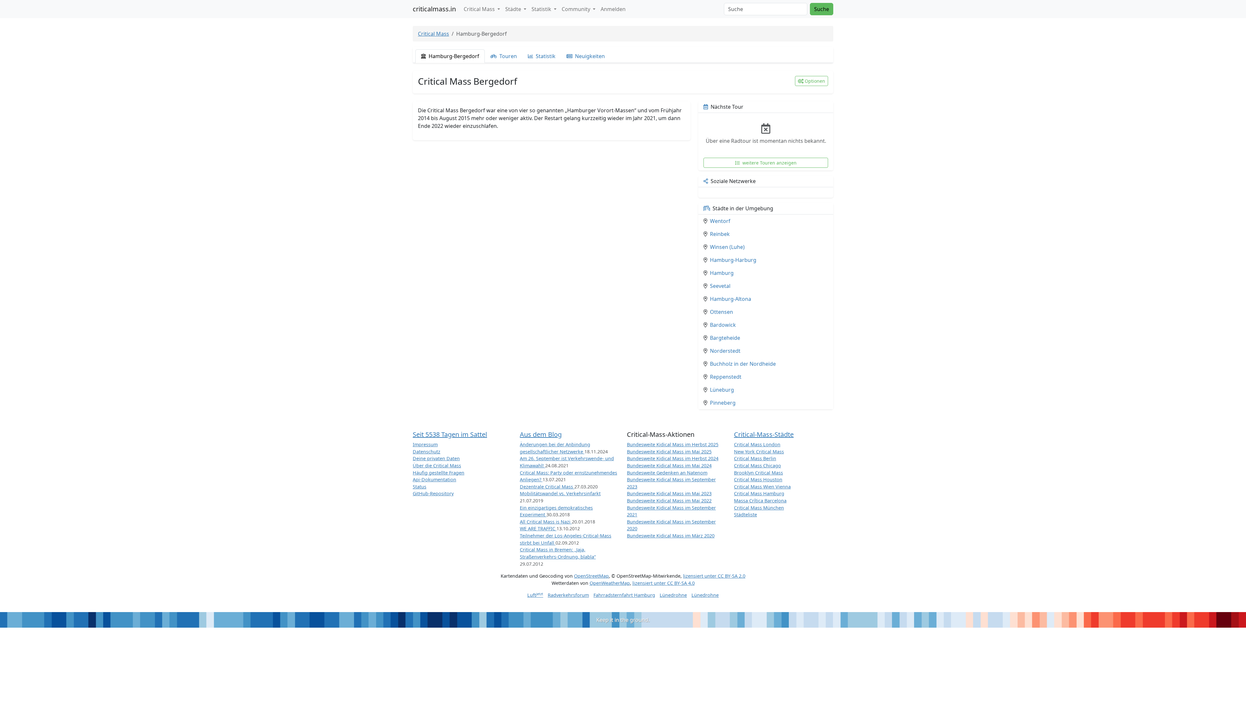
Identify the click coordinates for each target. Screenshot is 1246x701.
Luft (535, 595)
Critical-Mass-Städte (764, 434)
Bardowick (723, 324)
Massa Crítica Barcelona (760, 501)
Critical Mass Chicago (757, 465)
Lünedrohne (673, 595)
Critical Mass (433, 33)
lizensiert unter (714, 576)
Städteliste (745, 514)
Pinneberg (723, 402)
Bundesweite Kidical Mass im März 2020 (671, 536)
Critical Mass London (757, 444)
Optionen (815, 81)
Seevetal (720, 285)
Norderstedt (725, 350)
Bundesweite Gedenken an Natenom (667, 473)
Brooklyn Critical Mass (758, 473)
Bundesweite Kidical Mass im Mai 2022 (669, 501)
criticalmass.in (434, 9)
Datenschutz (426, 452)
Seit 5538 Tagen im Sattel (450, 434)
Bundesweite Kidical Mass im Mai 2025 (669, 452)
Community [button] (577, 9)
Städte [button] (513, 9)
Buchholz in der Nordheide (743, 363)
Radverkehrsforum (568, 595)
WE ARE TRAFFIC (538, 528)
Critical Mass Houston (758, 479)
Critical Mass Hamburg (759, 493)
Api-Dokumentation (434, 479)
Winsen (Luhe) (727, 247)
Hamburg (722, 273)
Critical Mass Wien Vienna (762, 487)
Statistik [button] (542, 9)
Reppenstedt (725, 376)
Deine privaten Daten (436, 458)
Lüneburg (722, 389)
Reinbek (720, 234)
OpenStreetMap (591, 576)
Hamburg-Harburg (733, 260)
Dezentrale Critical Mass (547, 487)
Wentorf (720, 221)
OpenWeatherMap (610, 583)
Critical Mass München (759, 508)
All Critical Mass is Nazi (546, 522)
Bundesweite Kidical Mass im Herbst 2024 (672, 458)
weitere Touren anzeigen (769, 163)
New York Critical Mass (759, 452)
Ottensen (721, 311)
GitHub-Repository (433, 493)
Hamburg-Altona (730, 298)
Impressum (425, 444)
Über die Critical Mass (437, 465)
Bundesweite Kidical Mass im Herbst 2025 (672, 444)
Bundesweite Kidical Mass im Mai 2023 (669, 493)
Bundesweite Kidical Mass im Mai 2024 (669, 465)
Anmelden (613, 9)
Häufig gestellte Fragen (438, 473)
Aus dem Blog (541, 434)
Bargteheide (725, 337)
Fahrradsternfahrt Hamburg (624, 595)
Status (419, 487)
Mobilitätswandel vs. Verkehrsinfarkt (560, 493)
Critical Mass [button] (480, 9)
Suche (821, 9)
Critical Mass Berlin (755, 458)
